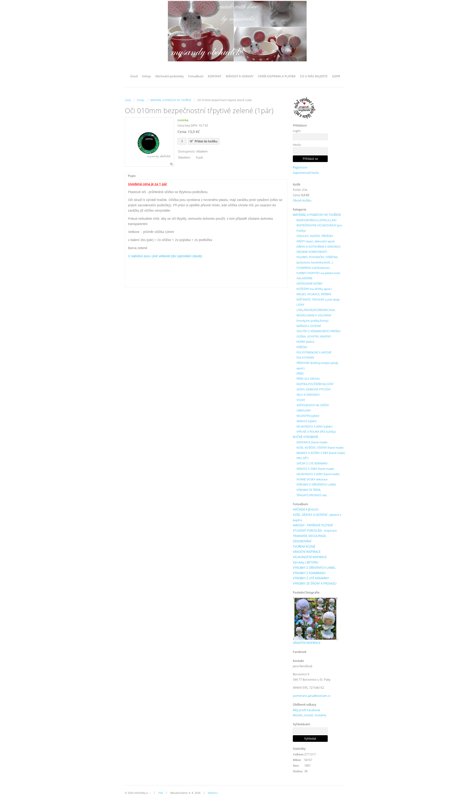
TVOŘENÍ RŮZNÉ (304, 547)
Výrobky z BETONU (306, 562)
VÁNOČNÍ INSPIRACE (307, 552)
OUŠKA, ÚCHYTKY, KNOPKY (314, 336)
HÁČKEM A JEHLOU (306, 509)
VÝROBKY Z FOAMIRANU (309, 573)
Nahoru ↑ (213, 793)
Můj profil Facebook (306, 710)
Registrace (300, 167)
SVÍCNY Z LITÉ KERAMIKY (312, 463)
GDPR (336, 76)
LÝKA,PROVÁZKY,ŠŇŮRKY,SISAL (316, 310)
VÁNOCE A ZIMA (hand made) (315, 468)
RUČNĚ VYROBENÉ (305, 437)
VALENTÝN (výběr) (308, 416)
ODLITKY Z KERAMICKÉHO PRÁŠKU (319, 331)
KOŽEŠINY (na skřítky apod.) (314, 289)
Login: (297, 131)
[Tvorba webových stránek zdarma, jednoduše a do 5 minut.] (150, 793)
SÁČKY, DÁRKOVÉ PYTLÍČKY (314, 389)
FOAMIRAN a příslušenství (313, 268)
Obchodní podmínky (169, 76)
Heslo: (297, 145)
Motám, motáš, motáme (309, 715)
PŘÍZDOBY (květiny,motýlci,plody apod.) (317, 365)
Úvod (134, 76)
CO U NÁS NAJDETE (314, 76)
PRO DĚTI (302, 458)
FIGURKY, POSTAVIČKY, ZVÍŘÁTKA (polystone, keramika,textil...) (317, 259)
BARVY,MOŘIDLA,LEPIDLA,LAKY (317, 220)
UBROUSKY (304, 410)
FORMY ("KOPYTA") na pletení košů (318, 273)
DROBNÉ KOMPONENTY (312, 252)
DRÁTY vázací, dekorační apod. (316, 241)
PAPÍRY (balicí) (305, 342)
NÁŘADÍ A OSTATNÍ (309, 326)
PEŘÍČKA (302, 347)
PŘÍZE (300, 373)
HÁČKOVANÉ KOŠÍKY (310, 283)
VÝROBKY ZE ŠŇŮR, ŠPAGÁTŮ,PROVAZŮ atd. (312, 492)
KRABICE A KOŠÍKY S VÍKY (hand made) (321, 453)
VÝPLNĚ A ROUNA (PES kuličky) (316, 431)
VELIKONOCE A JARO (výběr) (314, 426)
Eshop (146, 76)
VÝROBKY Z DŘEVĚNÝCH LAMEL (317, 484)
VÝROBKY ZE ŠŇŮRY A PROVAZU (315, 583)
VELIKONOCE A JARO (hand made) (318, 474)
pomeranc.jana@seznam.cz (311, 696)
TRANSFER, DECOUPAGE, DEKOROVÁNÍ (310, 538)
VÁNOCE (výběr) (307, 421)
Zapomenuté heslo (306, 173)
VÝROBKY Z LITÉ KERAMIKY (311, 578)
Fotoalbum (195, 76)
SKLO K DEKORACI (308, 394)
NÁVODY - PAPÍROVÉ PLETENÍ (312, 525)
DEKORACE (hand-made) (312, 442)
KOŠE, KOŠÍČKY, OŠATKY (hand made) (320, 447)
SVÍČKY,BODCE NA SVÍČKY (313, 405)
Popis (132, 176)
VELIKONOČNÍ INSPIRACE (310, 557)
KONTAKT (214, 76)
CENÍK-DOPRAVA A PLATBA (277, 76)
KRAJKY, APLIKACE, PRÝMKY (314, 294)
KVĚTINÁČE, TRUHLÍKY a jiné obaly (318, 299)
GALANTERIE (304, 278)
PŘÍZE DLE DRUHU (308, 378)
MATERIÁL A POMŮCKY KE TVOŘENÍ (170, 100)
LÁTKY (300, 304)
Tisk (160, 793)
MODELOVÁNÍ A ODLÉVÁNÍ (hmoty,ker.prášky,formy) (314, 317)
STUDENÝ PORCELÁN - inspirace (315, 531)
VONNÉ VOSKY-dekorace (312, 479)
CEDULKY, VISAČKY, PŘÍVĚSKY (315, 236)
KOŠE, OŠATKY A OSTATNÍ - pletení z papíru (317, 517)
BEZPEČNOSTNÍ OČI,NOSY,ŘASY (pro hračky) (319, 227)
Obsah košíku (302, 200)
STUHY (301, 400)
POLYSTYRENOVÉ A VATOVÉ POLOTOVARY (314, 355)
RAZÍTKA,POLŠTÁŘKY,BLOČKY (315, 384)
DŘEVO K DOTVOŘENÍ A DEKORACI (319, 246)
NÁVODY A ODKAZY (239, 76)
